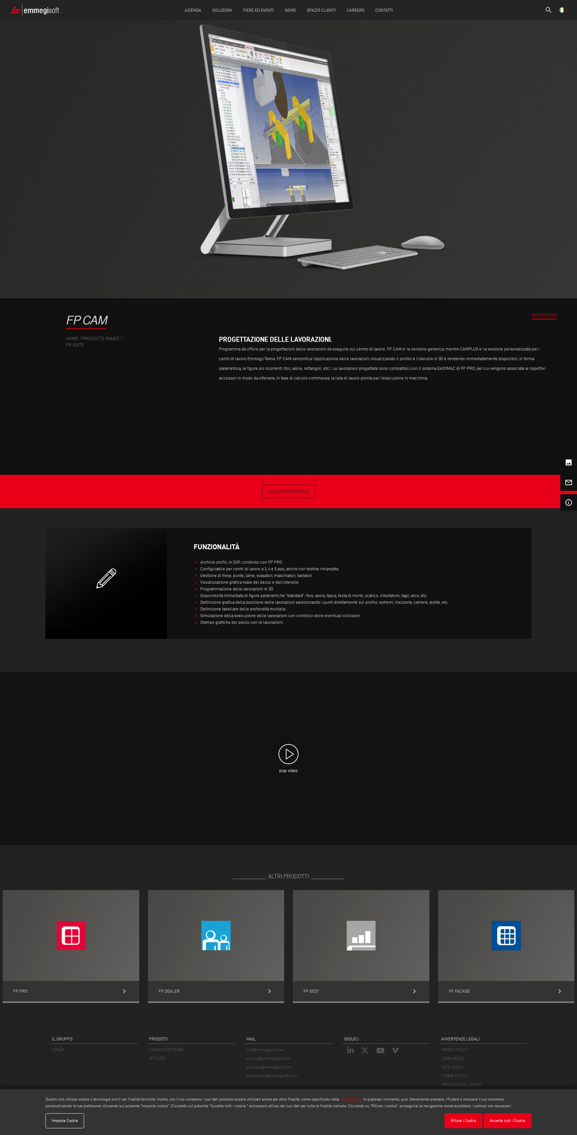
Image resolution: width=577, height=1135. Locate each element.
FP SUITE (157, 1058)
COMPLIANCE (452, 1058)
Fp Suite (75, 344)
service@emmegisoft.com (268, 1058)
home (72, 338)
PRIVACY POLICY (454, 1049)
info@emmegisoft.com (265, 1049)
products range (101, 338)
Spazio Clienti (321, 10)
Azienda (193, 10)
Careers (355, 10)
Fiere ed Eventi (258, 10)
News (290, 10)
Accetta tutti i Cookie (507, 1120)
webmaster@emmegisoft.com (271, 1076)
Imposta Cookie (65, 1120)
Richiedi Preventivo (288, 491)
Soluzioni (222, 10)
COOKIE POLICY (454, 1076)
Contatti (384, 10)
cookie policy (351, 1099)
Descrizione (544, 314)
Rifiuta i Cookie (463, 1120)
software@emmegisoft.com (269, 1067)
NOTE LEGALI (452, 1067)
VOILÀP (58, 1049)
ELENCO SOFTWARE (166, 1049)
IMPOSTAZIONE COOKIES (462, 1084)
